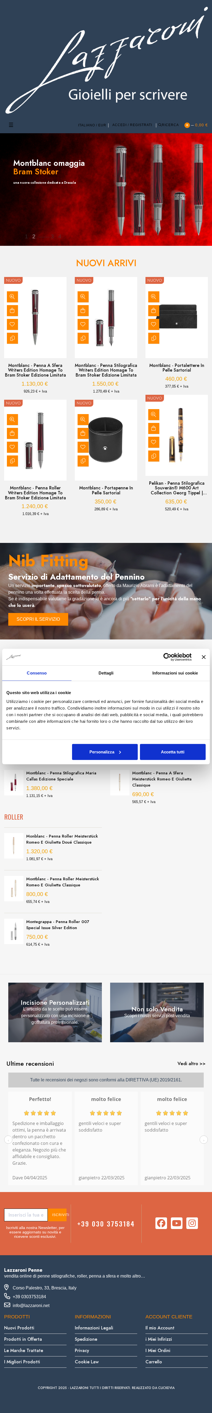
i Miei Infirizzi (158, 1339)
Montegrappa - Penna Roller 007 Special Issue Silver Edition (57, 925)
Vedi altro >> (191, 1063)
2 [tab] (106, 526)
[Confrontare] (12, 338)
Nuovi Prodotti (19, 1328)
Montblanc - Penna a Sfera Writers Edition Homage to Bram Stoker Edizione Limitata (35, 370)
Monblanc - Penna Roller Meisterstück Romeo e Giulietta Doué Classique (62, 839)
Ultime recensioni (30, 1063)
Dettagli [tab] (106, 673)
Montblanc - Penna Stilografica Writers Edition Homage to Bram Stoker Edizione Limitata (106, 370)
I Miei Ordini (157, 1350)
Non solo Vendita (157, 1009)
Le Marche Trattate (23, 1350)
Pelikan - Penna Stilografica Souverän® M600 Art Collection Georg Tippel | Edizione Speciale (177, 488)
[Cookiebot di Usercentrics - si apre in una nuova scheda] (167, 657)
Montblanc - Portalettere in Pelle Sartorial (176, 368)
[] (12, 310)
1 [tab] (100, 526)
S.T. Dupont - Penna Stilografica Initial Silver (61, 776)
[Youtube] (176, 1223)
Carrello (153, 1362)
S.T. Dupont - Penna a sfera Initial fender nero (164, 770)
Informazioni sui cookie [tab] (175, 673)
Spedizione (86, 1339)
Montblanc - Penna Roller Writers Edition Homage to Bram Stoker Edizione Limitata (35, 493)
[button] (38, 619)
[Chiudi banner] (204, 657)
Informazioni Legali (94, 1328)
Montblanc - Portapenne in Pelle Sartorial (106, 490)
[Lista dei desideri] (12, 324)
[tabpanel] (35, 399)
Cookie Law (87, 1362)
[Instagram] (192, 1223)
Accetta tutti (172, 751)
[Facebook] (161, 1223)
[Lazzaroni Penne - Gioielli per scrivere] (106, 59)
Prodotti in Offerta (23, 1339)
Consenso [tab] (37, 673)
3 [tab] (111, 526)
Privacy (82, 1350)
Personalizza (101, 751)
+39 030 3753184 (106, 1223)
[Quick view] (12, 296)
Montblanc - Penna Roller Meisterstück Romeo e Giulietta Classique (62, 882)
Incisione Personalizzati (55, 1002)
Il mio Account (159, 1328)
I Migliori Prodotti (22, 1362)
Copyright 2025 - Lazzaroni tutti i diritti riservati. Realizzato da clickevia (106, 1387)
